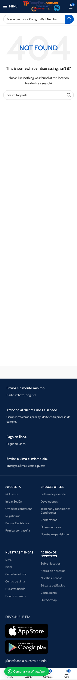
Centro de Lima (15, 581)
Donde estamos (15, 596)
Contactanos (49, 520)
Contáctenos (49, 593)
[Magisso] (56, 372)
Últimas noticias (51, 527)
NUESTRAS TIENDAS (19, 552)
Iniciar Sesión (13, 501)
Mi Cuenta (11, 494)
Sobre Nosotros (51, 563)
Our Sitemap (49, 600)
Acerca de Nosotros (53, 571)
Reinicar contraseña (17, 530)
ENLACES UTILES (52, 487)
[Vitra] (20, 372)
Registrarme (12, 516)
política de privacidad (54, 494)
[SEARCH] (69, 19)
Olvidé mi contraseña (18, 509)
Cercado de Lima (16, 574)
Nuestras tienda (15, 589)
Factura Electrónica (17, 523)
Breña (9, 567)
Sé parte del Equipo (53, 585)
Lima (8, 560)
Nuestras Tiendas (51, 578)
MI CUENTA (13, 487)
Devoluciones (49, 501)
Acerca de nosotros (49, 554)
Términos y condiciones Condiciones (55, 510)
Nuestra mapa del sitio (55, 534)
